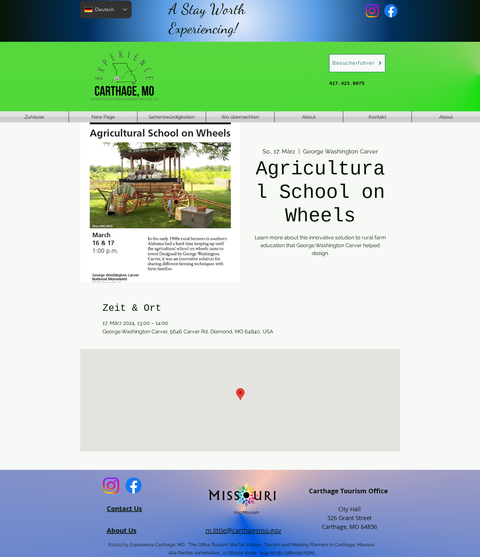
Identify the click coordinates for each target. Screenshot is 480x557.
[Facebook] (391, 11)
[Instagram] (372, 11)
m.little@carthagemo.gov (243, 530)
